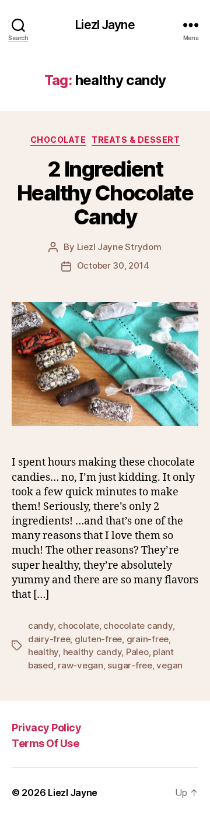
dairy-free (49, 639)
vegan (169, 665)
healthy (43, 651)
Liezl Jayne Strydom (119, 246)
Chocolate (58, 140)
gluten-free (98, 639)
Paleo (137, 651)
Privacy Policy (46, 727)
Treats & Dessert (136, 140)
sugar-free (129, 665)
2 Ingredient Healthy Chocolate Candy (105, 193)
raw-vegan (80, 665)
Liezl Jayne (104, 25)
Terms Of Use (45, 743)
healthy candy (92, 651)
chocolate (78, 625)
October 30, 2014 (113, 265)
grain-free (148, 639)
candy (41, 625)
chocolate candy (137, 625)
